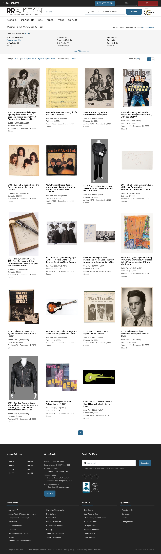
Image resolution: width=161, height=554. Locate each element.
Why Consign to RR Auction (95, 518)
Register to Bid (127, 510)
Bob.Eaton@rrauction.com (58, 487)
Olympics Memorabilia (55, 510)
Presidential (51, 518)
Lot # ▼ (24, 59)
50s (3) (9, 46)
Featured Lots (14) (14, 40)
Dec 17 (30, 473)
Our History (88, 510)
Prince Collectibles (53, 522)
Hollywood (13, 522)
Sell (40, 20)
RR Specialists (89, 526)
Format (73, 59)
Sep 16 (11, 461)
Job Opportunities (91, 514)
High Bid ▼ (42, 59)
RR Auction (28, 550)
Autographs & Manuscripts (19, 518)
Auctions (11, 20)
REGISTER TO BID (105, 3)
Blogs (50, 20)
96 (141, 59)
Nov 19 (30, 465)
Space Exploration (53, 537)
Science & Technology (55, 533)
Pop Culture (51, 514)
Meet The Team (90, 522)
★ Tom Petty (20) (13, 43)
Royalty (49, 529)
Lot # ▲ (17, 59)
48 (138, 59)
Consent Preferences (94, 550)
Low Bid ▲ (32, 59)
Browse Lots (27, 20)
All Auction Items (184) (15, 37)
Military (11, 537)
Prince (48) (111, 40)
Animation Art (14, 510)
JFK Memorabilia (15, 526)
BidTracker (126, 514)
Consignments (127, 522)
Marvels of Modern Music (19, 533)
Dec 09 (30, 469)
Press (60, 20)
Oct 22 (11, 473)
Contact (72, 20)
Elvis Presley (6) (63, 43)
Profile (124, 518)
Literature (12, 529)
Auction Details (148, 27)
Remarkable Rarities (54, 526)
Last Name (51, 59)
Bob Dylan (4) (62, 37)
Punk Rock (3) (112, 43)
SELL (148, 3)
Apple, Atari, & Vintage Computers (22, 514)
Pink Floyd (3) (112, 37)
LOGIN (126, 3)
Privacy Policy (89, 537)
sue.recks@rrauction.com (58, 471)
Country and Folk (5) (64, 40)
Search (134, 12)
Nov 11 (30, 461)
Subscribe (145, 463)
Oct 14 (11, 469)
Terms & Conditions (91, 529)
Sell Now (49, 493)
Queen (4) (110, 46)
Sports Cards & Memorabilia (20, 541)
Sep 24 (11, 465)
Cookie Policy (89, 533)
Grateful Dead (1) (63, 46)
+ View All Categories (80, 51)
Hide (27, 33)
